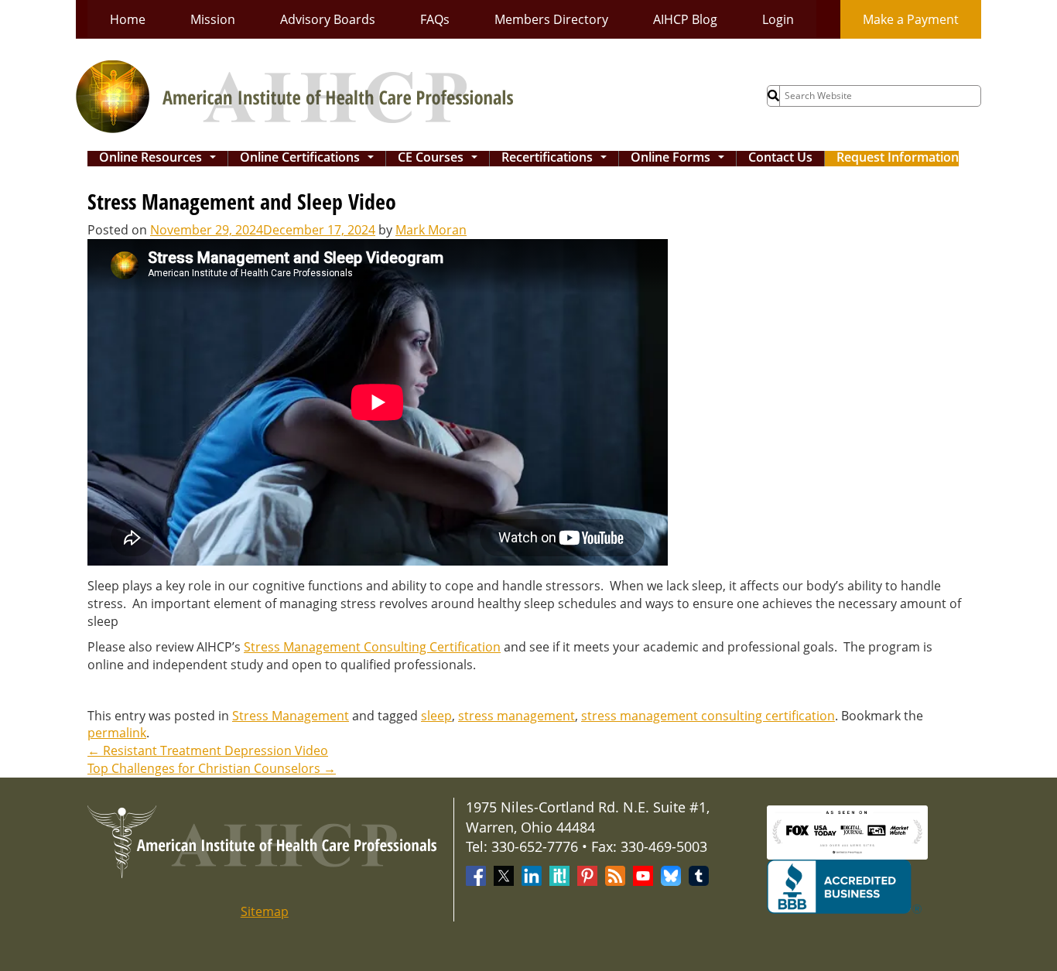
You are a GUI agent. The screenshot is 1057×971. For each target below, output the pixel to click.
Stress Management (290, 715)
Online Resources (160, 158)
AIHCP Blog (685, 19)
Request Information (897, 158)
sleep (436, 715)
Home (127, 19)
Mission (212, 19)
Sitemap (265, 911)
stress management (516, 715)
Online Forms (680, 158)
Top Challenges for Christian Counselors (211, 768)
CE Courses (441, 158)
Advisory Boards (327, 19)
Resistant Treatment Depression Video (207, 750)
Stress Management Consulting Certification (372, 646)
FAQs (435, 19)
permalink (116, 732)
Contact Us (780, 158)
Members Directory (551, 19)
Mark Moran (431, 229)
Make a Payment (911, 19)
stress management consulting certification (708, 715)
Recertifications (557, 158)
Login (778, 19)
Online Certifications (310, 158)
